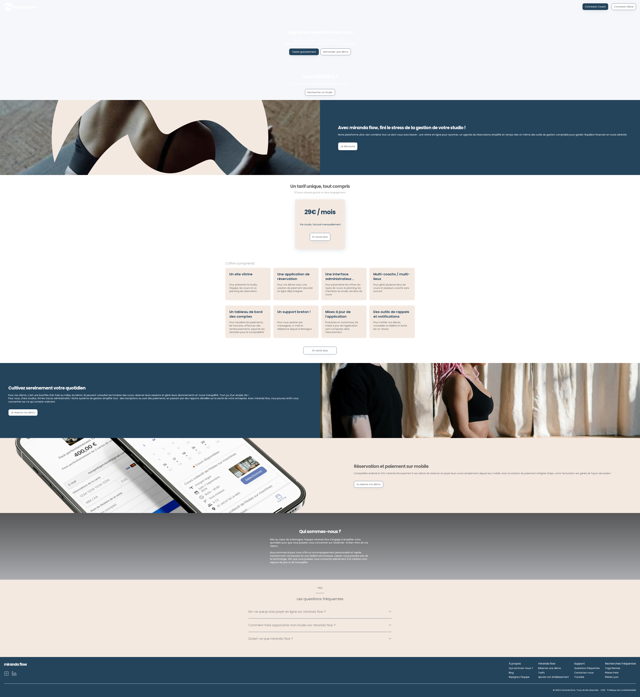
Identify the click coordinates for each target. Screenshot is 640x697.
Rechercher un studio (320, 92)
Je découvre (347, 146)
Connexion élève (624, 6)
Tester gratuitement (304, 52)
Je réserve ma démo (23, 412)
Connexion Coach (595, 6)
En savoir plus (320, 236)
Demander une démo (335, 52)
